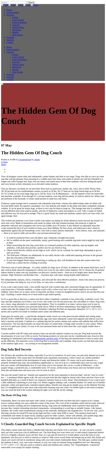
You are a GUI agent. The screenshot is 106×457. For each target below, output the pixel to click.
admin (37, 159)
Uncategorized (24, 159)
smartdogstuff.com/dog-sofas (45, 338)
